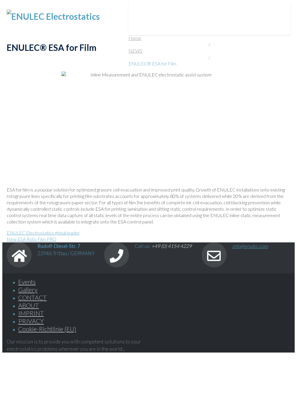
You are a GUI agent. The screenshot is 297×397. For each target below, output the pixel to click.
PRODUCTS (147, 8)
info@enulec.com (250, 246)
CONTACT (259, 8)
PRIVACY (31, 321)
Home (134, 38)
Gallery (27, 289)
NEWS (222, 8)
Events (27, 281)
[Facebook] (154, 342)
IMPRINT (31, 313)
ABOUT (188, 8)
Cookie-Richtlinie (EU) (47, 328)
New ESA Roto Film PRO (31, 239)
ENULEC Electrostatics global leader (43, 232)
